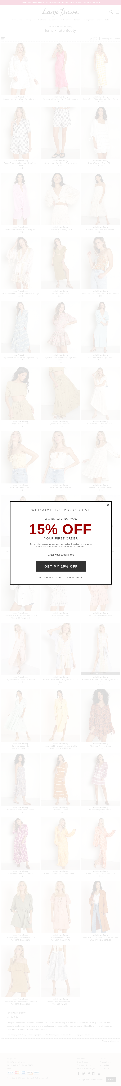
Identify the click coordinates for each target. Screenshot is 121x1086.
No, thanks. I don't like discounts (60, 578)
